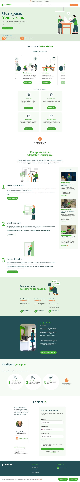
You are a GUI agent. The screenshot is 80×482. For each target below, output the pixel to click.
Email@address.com (46, 436)
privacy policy (53, 452)
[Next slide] (61, 68)
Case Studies (49, 4)
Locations (37, 4)
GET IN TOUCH (27, 82)
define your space (12, 198)
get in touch (11, 234)
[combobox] (43, 429)
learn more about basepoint (48, 352)
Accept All (73, 479)
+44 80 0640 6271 (10, 38)
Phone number (45, 426)
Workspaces (31, 4)
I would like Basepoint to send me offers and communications (53, 445)
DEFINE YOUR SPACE (7, 28)
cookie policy (39, 479)
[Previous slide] (19, 68)
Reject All (63, 479)
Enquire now (74, 4)
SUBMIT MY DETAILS (52, 449)
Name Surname (45, 422)
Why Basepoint (43, 4)
